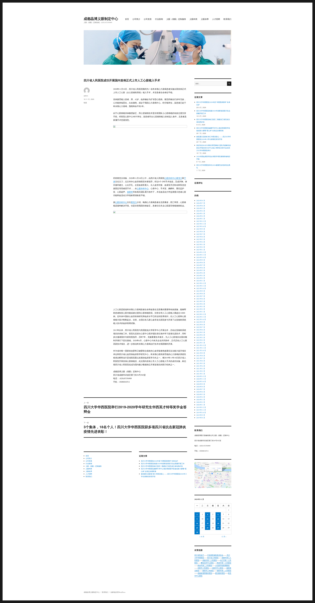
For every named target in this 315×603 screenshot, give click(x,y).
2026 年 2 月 (200, 216)
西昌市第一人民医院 (224, 563)
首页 (127, 19)
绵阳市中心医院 (217, 568)
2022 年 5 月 (200, 332)
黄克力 (179, 178)
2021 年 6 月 (200, 361)
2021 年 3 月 (200, 368)
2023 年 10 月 (201, 288)
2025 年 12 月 (201, 221)
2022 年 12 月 (201, 314)
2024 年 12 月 (201, 252)
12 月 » (223, 536)
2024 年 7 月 (200, 265)
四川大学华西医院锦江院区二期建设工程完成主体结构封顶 (162, 466)
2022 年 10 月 (201, 319)
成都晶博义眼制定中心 (101, 18)
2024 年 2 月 (200, 278)
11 (207, 519)
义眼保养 (205, 19)
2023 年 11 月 (201, 286)
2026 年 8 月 (200, 200)
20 (218, 523)
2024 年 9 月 (200, 260)
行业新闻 (159, 19)
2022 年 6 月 (200, 330)
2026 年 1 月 (200, 218)
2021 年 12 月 (201, 345)
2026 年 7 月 (200, 203)
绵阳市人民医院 (203, 568)
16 (197, 523)
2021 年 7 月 (200, 358)
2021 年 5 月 (200, 363)
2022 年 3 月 (200, 337)
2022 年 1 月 (200, 343)
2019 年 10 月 (201, 412)
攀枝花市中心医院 (207, 563)
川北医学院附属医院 (222, 565)
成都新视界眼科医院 (205, 573)
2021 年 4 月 (200, 366)
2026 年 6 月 (200, 206)
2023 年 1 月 (200, 312)
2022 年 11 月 (201, 317)
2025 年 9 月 (200, 229)
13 (218, 519)
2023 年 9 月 (200, 291)
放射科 (130, 192)
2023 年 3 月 (200, 306)
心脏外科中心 (170, 178)
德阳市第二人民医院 (224, 571)
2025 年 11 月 (201, 224)
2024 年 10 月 (201, 257)
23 (197, 528)
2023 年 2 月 (200, 309)
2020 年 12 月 (201, 376)
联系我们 (227, 19)
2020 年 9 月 (200, 384)
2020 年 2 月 (200, 402)
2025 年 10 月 (201, 226)
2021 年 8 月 (200, 355)
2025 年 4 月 (200, 242)
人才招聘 (216, 19)
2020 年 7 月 (200, 389)
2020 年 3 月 (200, 399)
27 (218, 528)
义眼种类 (193, 19)
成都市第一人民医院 (209, 560)
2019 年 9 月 (200, 415)
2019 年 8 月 (200, 418)
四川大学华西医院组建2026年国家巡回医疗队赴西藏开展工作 (162, 463)
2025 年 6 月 (200, 237)
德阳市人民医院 (208, 571)
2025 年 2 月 (200, 247)
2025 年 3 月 (200, 244)
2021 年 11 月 (201, 348)
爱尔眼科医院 (220, 573)
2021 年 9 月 (200, 353)
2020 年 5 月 (200, 394)
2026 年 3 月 (200, 213)
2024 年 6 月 (200, 268)
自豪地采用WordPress (117, 592)
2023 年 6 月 (200, 299)
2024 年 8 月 (200, 262)
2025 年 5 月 (200, 239)
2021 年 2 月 (200, 371)
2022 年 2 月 (200, 340)
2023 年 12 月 (201, 283)
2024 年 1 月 (200, 281)
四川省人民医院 (212, 558)
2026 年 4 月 (200, 211)
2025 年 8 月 (200, 231)
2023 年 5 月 (200, 301)
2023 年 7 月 (200, 296)
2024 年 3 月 (200, 275)
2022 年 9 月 (200, 322)
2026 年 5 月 (200, 208)
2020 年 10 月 (201, 381)
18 (207, 523)
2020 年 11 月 (201, 379)
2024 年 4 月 (200, 273)
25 (207, 528)
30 (197, 532)
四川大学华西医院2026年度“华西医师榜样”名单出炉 (159, 461)
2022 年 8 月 (200, 324)
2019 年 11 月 (201, 410)
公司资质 (148, 19)
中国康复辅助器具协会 (215, 555)
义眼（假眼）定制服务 (176, 19)
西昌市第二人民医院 (205, 565)
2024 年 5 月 (200, 270)
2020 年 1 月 (200, 405)
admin (86, 96)
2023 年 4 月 (200, 304)
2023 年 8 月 (200, 293)
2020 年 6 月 (200, 392)
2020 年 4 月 (200, 397)
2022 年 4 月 (200, 335)
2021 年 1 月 (200, 374)
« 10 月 (201, 536)
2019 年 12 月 (201, 407)
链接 (85, 102)
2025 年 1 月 (200, 250)
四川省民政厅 (199, 555)
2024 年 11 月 (201, 255)
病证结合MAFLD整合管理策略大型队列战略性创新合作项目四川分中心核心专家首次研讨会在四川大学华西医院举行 (213, 148)
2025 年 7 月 (200, 234)
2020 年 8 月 (200, 387)
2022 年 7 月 (200, 327)
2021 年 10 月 (201, 350)
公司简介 (136, 19)
